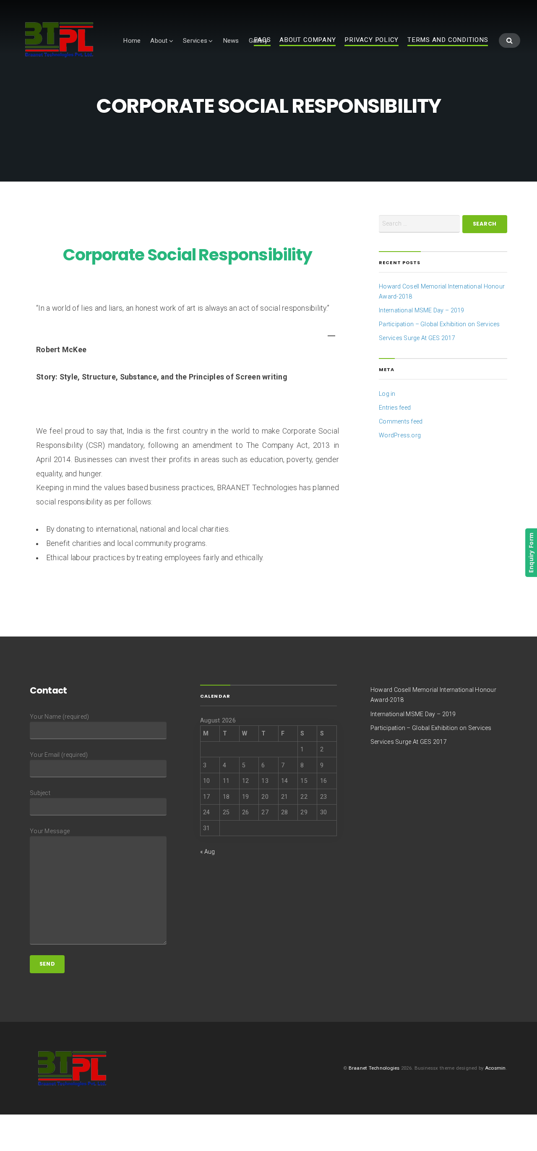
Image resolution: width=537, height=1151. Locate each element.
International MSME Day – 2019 (421, 310)
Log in (387, 393)
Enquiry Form (531, 553)
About (158, 40)
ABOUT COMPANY (307, 40)
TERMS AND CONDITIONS (447, 40)
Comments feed (400, 421)
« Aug (207, 851)
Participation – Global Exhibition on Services (439, 324)
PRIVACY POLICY (371, 40)
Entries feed (395, 407)
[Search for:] (419, 224)
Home (132, 40)
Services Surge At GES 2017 (417, 338)
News (231, 40)
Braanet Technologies (374, 1068)
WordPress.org (400, 435)
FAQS (262, 40)
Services (195, 40)
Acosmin (495, 1068)
